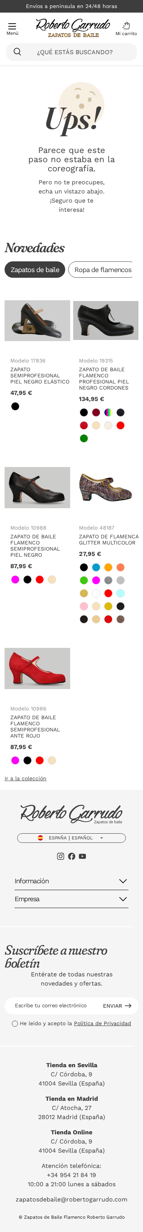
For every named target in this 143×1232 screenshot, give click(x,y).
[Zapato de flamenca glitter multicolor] (106, 487)
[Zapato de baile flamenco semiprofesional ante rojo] (37, 668)
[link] (15, 406)
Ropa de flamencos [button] (102, 270)
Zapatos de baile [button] (35, 270)
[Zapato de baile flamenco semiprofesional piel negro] (37, 487)
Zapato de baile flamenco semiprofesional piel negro (35, 545)
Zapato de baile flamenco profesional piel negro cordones (104, 378)
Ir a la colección (26, 778)
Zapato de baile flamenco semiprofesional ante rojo (35, 726)
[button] (124, 29)
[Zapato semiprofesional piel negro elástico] (37, 320)
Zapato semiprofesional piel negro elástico (39, 375)
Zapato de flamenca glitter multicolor (108, 539)
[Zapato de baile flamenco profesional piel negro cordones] (106, 320)
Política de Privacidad (102, 1023)
